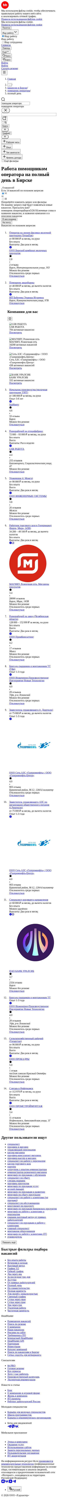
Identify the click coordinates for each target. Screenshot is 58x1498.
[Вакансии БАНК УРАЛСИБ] (32, 943)
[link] (6, 56)
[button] (4, 62)
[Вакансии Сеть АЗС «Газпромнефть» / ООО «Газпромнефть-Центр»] (32, 746)
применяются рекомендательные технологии (27, 1462)
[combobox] (15, 103)
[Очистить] (5, 110)
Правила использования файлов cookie (21, 24)
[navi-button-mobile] (4, 72)
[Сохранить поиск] (4, 118)
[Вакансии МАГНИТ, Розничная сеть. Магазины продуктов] (32, 564)
